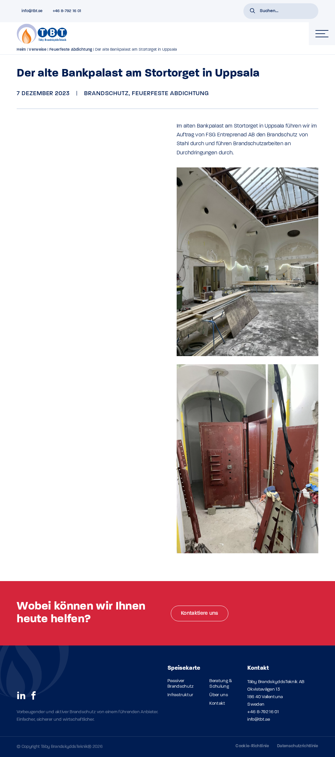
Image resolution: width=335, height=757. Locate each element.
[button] (252, 11)
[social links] (21, 695)
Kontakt (217, 703)
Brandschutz (106, 94)
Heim (21, 50)
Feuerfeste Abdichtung (70, 50)
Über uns (218, 695)
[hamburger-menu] (321, 34)
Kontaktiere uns (199, 613)
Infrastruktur (180, 695)
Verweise (37, 50)
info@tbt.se (258, 719)
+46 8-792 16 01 (263, 712)
